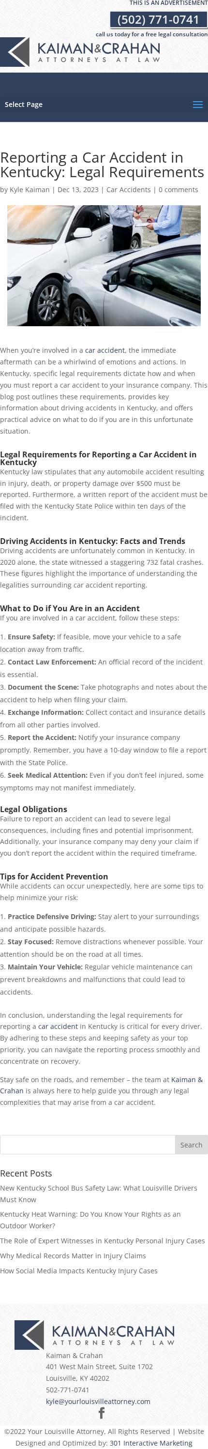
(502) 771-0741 (159, 19)
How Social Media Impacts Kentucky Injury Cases (79, 1270)
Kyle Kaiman (30, 189)
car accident (105, 350)
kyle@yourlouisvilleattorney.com (98, 1401)
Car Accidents (128, 189)
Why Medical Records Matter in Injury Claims (73, 1255)
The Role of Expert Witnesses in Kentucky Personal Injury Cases (102, 1240)
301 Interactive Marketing (151, 1443)
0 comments (178, 189)
